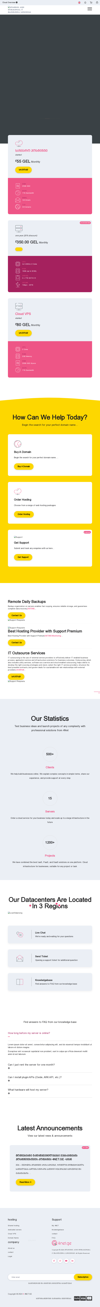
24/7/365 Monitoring (53, 636)
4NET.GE (28, 1294)
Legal (10, 1256)
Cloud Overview (9, 2)
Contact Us (17, 615)
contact (54, 1234)
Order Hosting (24, 514)
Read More (25, 1182)
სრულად (23, 170)
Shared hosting (13, 1225)
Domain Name (13, 1238)
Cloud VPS (12, 1234)
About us (11, 1248)
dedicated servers (14, 1230)
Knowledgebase (58, 1230)
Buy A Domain (24, 466)
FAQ (53, 1238)
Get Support (23, 557)
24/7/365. (31, 609)
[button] (56, 903)
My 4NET (55, 1225)
